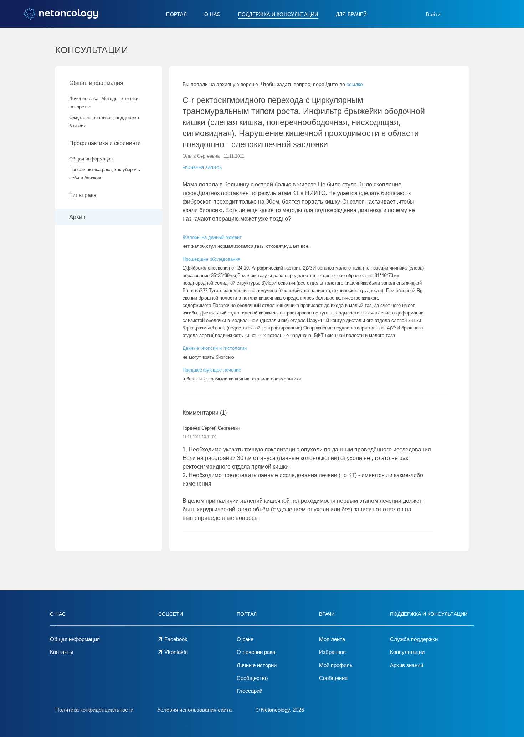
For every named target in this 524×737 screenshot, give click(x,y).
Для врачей (351, 14)
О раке (245, 639)
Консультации (407, 652)
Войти (433, 14)
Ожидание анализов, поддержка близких (104, 121)
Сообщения (333, 678)
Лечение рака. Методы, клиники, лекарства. (104, 102)
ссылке (354, 84)
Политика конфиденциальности (94, 710)
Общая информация (96, 83)
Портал (176, 14)
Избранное (332, 652)
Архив (77, 217)
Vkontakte (176, 652)
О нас (212, 14)
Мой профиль (336, 665)
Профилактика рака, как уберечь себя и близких (104, 173)
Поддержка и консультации (278, 14)
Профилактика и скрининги (105, 143)
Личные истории (257, 665)
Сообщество (252, 678)
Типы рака (83, 195)
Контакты (61, 652)
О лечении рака (256, 652)
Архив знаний (406, 665)
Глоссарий (249, 691)
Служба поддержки (414, 639)
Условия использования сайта (194, 710)
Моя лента (332, 639)
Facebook (175, 639)
